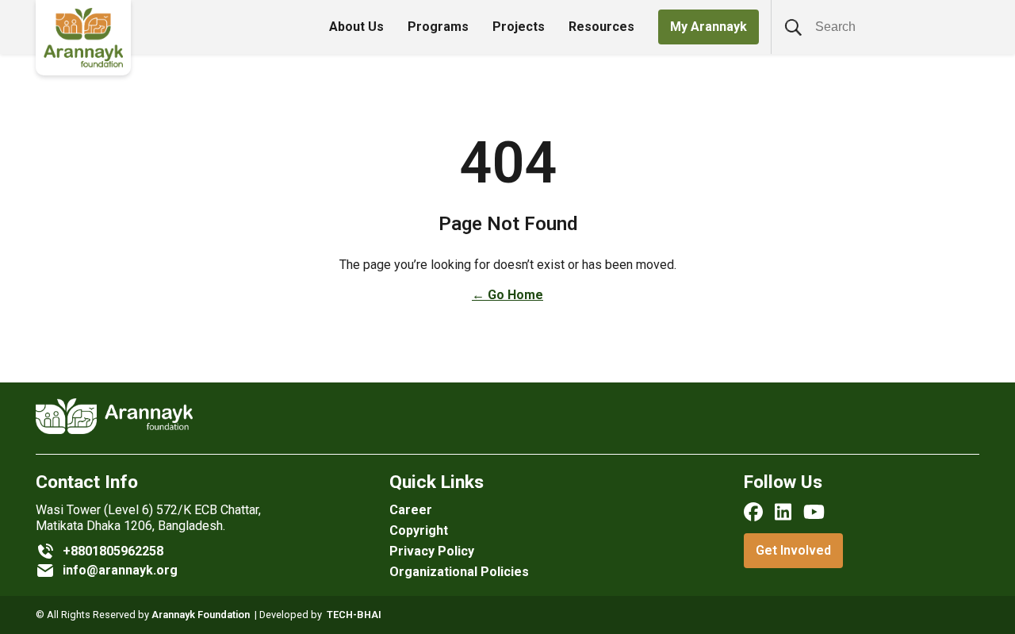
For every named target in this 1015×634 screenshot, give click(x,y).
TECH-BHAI (354, 615)
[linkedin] (783, 511)
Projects (518, 26)
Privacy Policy (431, 551)
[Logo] (83, 37)
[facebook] (753, 511)
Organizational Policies (459, 571)
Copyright (418, 530)
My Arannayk (708, 26)
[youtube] (814, 511)
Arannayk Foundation (200, 615)
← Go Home (507, 294)
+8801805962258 (113, 551)
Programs (438, 26)
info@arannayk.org (120, 570)
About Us (356, 26)
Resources (601, 26)
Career (410, 509)
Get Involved (793, 550)
